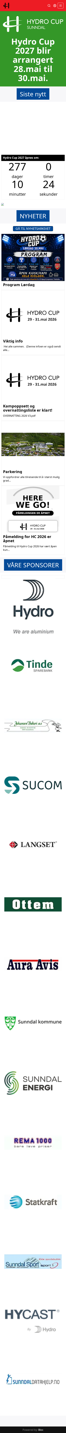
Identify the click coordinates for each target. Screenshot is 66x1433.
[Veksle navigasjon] (60, 5)
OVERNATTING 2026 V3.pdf (19, 415)
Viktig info (13, 341)
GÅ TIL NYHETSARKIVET (33, 228)
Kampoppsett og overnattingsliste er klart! (27, 408)
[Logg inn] (55, 5)
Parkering (12, 471)
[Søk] (49, 5)
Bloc (40, 1430)
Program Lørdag (19, 284)
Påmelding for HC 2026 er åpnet (27, 538)
